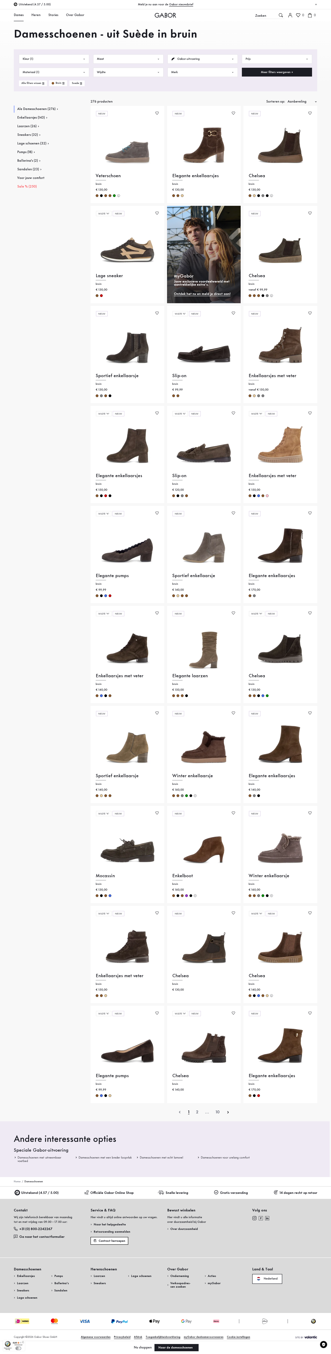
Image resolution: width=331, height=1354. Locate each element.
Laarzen (22, 1283)
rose (267, 495)
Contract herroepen (111, 1241)
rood (101, 295)
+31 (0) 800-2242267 (35, 1229)
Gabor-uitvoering (188, 59)
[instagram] (254, 1218)
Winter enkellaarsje (192, 776)
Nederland (270, 1278)
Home (17, 1181)
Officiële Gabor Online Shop (112, 1193)
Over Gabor (75, 15)
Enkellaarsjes (26, 1276)
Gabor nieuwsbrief (181, 4)
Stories (53, 15)
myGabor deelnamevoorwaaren (203, 1337)
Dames (19, 15)
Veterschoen (108, 176)
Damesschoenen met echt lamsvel (161, 1157)
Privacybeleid (122, 1337)
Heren (36, 15)
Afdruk (138, 1337)
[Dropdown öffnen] (26, 15)
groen (114, 195)
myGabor (214, 1283)
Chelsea (257, 176)
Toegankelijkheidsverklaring (163, 1337)
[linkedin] (267, 1218)
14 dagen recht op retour (298, 1193)
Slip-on (179, 376)
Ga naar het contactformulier (42, 1237)
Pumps (58, 1276)
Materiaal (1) (31, 72)
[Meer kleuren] (118, 195)
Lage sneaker (109, 276)
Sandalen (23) (28, 169)
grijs (263, 195)
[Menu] (23, 1342)
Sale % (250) (27, 186)
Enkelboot (182, 876)
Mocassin (105, 876)
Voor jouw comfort (30, 178)
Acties (212, 1276)
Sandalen (60, 1290)
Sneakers (23, 1290)
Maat (100, 59)
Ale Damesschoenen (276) (36, 109)
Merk (174, 72)
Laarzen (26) (27, 126)
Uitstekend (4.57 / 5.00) (40, 1193)
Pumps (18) (24, 152)
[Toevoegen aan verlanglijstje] (157, 113)
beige (182, 195)
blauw (258, 495)
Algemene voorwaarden (96, 1337)
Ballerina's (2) (27, 160)
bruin (97, 195)
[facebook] (261, 1218)
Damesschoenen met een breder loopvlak (105, 1157)
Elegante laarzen (190, 676)
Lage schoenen (27, 1297)
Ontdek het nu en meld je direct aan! (202, 294)
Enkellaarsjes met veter (272, 376)
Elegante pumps (112, 576)
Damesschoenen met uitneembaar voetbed (39, 1159)
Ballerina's (61, 1283)
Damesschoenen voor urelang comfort (225, 1157)
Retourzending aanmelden (112, 1231)
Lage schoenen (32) (31, 143)
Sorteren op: (275, 101)
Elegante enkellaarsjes (195, 176)
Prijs (248, 59)
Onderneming (179, 1276)
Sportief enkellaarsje (117, 376)
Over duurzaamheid (184, 1229)
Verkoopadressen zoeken (180, 1285)
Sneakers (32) (27, 135)
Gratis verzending (234, 1193)
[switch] (18, 1348)
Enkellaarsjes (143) (31, 117)
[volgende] (228, 1112)
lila (186, 895)
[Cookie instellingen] (323, 1344)
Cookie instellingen (238, 1337)
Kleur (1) (28, 59)
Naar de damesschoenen (175, 1347)
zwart (101, 195)
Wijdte (101, 72)
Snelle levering (177, 1193)
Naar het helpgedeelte (110, 1224)
